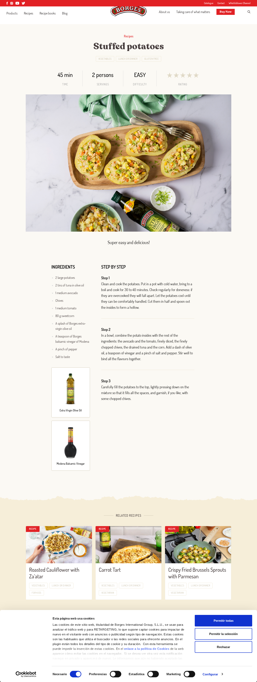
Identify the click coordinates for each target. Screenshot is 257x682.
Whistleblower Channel (240, 3)
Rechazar (223, 647)
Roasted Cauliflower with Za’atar (54, 573)
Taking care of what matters (193, 12)
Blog (64, 13)
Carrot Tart (110, 569)
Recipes (28, 13)
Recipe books (48, 13)
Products (11, 13)
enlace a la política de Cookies (146, 648)
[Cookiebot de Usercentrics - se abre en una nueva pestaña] (26, 674)
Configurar (210, 674)
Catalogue (208, 3)
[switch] (115, 674)
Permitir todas (224, 620)
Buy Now (226, 12)
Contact (221, 3)
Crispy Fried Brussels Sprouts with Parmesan (197, 573)
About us (164, 12)
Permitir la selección (223, 633)
